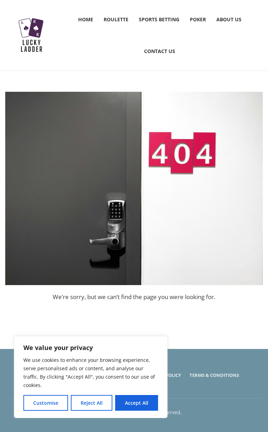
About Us (228, 19)
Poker (198, 19)
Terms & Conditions (214, 375)
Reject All (92, 403)
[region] (91, 377)
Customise (45, 403)
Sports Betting (159, 19)
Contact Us (159, 51)
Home (85, 19)
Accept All (136, 403)
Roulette (116, 19)
